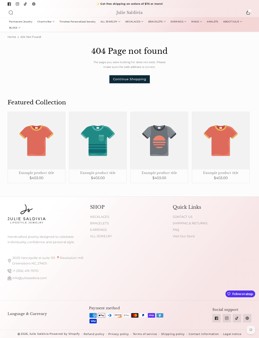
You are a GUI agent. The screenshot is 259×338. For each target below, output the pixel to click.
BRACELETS (99, 223)
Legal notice (232, 334)
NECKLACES (99, 217)
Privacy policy (118, 334)
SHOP (97, 207)
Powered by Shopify (64, 334)
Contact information (204, 334)
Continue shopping (129, 79)
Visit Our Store (184, 236)
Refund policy (94, 334)
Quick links (187, 207)
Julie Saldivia (39, 334)
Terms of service (145, 334)
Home (12, 37)
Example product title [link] (36, 173)
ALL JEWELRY (101, 236)
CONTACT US (183, 217)
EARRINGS (98, 230)
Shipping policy (173, 334)
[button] (11, 12)
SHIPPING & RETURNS (190, 223)
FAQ (176, 230)
